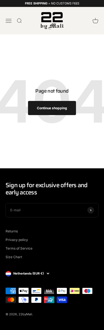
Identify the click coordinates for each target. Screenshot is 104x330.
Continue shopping (52, 108)
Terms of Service (19, 248)
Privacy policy (17, 240)
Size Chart (14, 257)
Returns (12, 231)
